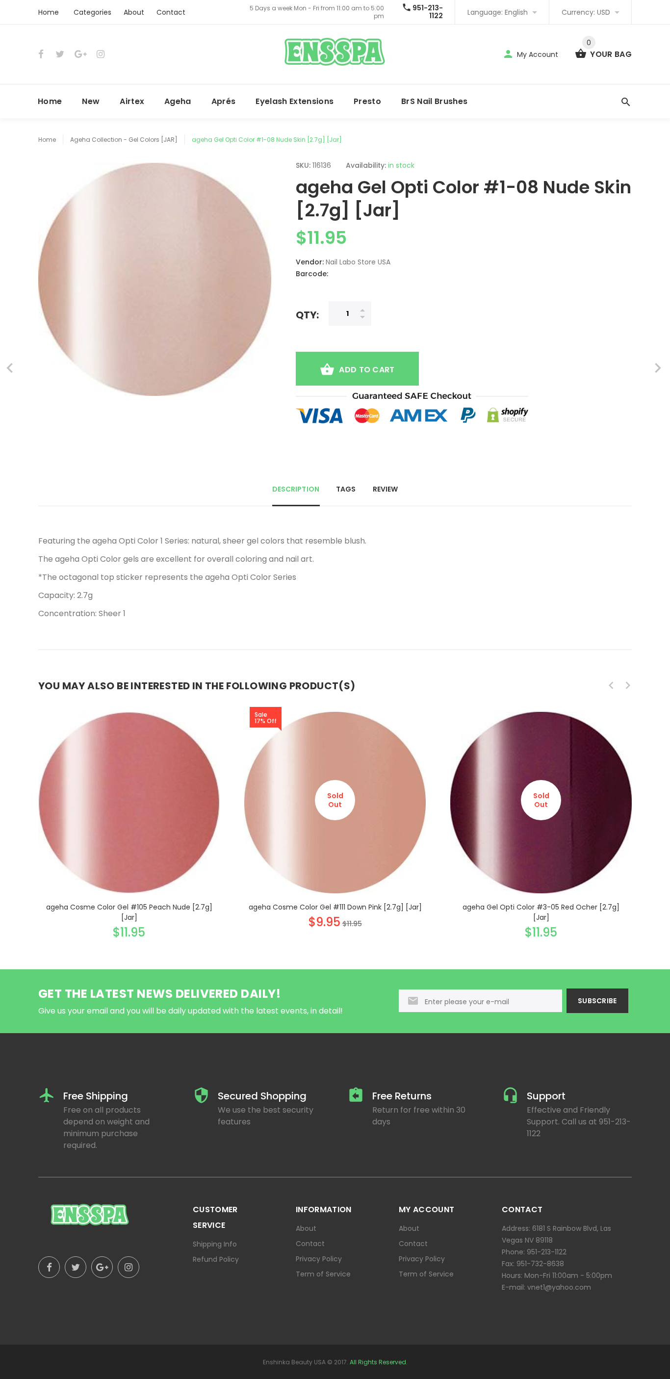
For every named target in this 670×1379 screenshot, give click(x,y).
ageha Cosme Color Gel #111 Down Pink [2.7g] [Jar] (335, 907)
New (91, 101)
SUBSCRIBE (597, 1001)
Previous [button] (611, 685)
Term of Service (323, 1274)
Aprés (223, 101)
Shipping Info (215, 1244)
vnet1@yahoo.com (559, 1287)
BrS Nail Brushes (434, 101)
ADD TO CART (366, 369)
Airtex (132, 101)
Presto (367, 101)
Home (48, 12)
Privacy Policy (319, 1259)
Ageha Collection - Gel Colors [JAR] (124, 139)
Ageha (177, 101)
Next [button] (628, 685)
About (134, 12)
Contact (170, 12)
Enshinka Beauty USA (294, 1362)
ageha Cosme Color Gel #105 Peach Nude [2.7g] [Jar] (129, 912)
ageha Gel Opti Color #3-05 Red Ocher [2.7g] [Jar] (541, 912)
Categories (92, 12)
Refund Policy (216, 1259)
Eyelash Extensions (295, 101)
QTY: (307, 314)
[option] (129, 816)
